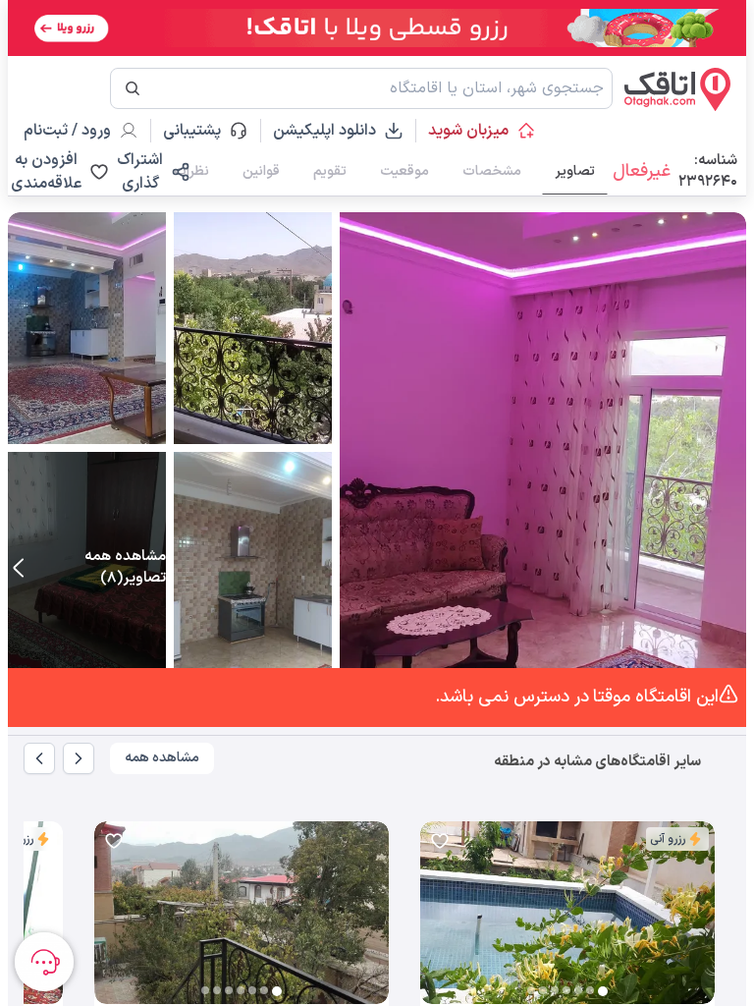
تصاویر (575, 171)
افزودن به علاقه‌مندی (46, 172)
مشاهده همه (162, 758)
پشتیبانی (201, 130)
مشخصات (491, 171)
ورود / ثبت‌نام (67, 130)
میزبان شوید (468, 130)
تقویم (330, 171)
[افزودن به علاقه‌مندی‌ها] (439, 841)
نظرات (191, 171)
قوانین (261, 171)
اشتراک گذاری (140, 172)
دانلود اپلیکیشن (324, 130)
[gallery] (436, 922)
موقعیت (404, 171)
